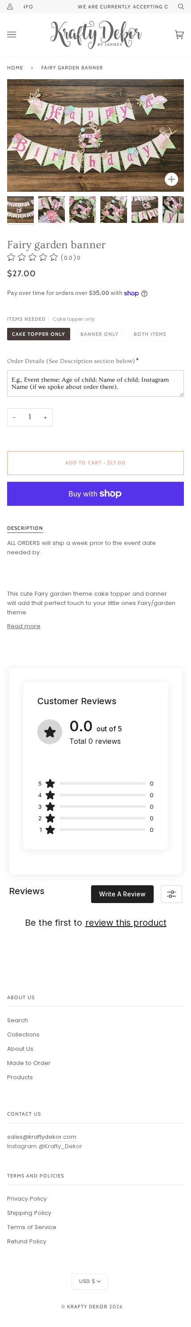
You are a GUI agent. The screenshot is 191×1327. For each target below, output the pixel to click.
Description (25, 528)
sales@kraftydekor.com (41, 1137)
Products (20, 1077)
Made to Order (29, 1063)
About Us (20, 1049)
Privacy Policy (27, 1198)
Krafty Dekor (87, 1306)
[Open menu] (20, 34)
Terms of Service (31, 1227)
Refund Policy (26, 1241)
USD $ (87, 1281)
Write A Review (122, 894)
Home (15, 68)
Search (17, 1020)
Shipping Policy (29, 1213)
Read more (23, 626)
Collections (23, 1034)
